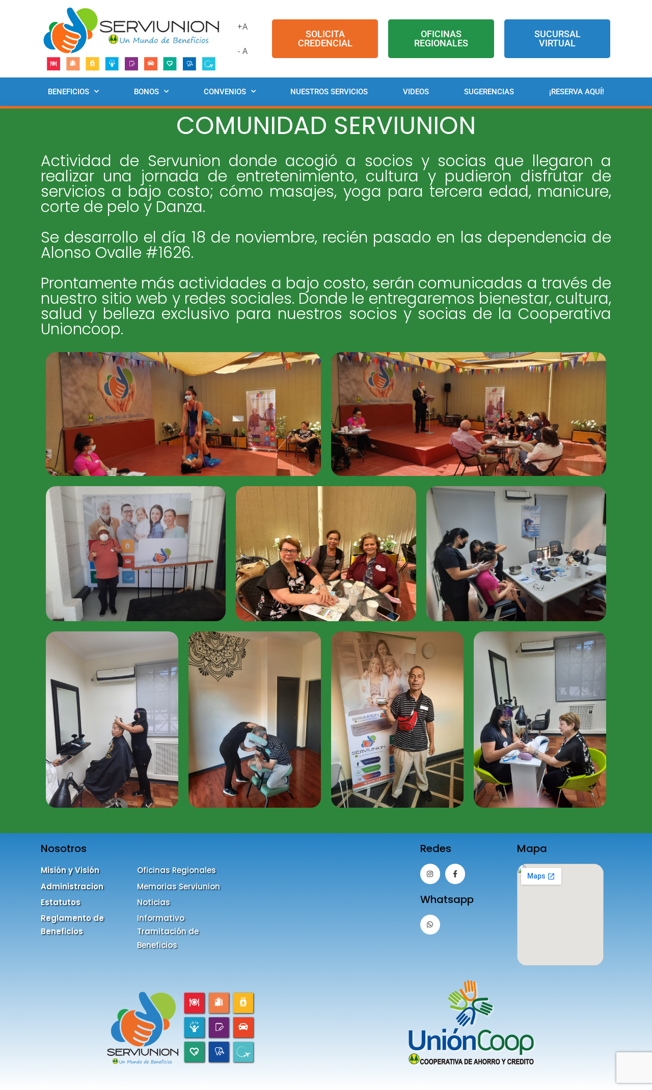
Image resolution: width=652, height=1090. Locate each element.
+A (242, 26)
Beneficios (68, 91)
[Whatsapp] (430, 925)
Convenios (225, 91)
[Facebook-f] (455, 874)
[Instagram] (430, 874)
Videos (416, 91)
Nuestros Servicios (329, 91)
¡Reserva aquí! (576, 91)
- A (242, 51)
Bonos (146, 91)
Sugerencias (489, 91)
